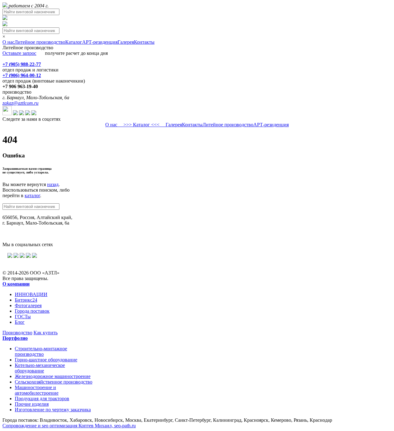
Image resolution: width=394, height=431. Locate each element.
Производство (17, 332)
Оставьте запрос (19, 53)
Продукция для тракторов (42, 398)
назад (52, 184)
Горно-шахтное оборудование (46, 359)
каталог (32, 195)
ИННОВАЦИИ (31, 294)
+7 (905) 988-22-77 (21, 64)
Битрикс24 (26, 300)
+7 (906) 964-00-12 (21, 75)
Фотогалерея (28, 305)
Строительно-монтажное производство (41, 351)
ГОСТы (23, 316)
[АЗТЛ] (5, 5)
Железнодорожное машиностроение (52, 376)
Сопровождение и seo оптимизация (69, 425)
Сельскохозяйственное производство (53, 381)
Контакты (144, 42)
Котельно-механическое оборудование (40, 368)
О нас (8, 42)
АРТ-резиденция (100, 42)
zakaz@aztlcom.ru (20, 103)
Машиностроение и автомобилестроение (36, 390)
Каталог (73, 42)
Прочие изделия (32, 404)
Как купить (46, 332)
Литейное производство (39, 42)
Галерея (126, 42)
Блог (20, 322)
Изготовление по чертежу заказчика (53, 409)
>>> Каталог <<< (141, 124)
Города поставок (32, 311)
